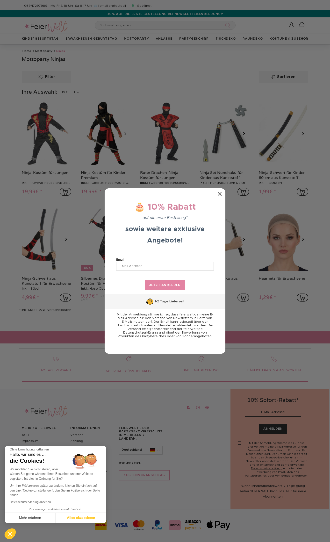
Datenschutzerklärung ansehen (30, 502)
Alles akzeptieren (81, 518)
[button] (10, 534)
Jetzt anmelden (165, 285)
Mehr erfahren (30, 518)
